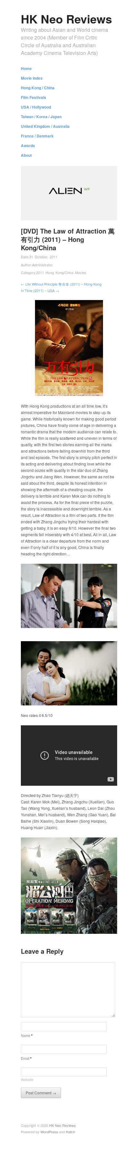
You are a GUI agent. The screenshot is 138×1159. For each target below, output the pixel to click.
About (26, 155)
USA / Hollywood (36, 107)
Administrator (42, 264)
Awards (28, 145)
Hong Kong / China (38, 88)
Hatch (70, 1131)
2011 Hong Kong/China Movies (61, 272)
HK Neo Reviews (66, 18)
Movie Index (32, 78)
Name (26, 1035)
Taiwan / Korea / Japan (41, 117)
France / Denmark (37, 136)
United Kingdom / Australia (45, 126)
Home (26, 68)
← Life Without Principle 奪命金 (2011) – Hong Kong (61, 284)
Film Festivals (33, 97)
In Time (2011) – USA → (40, 290)
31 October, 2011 (43, 256)
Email (26, 1058)
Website (27, 1079)
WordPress (49, 1131)
